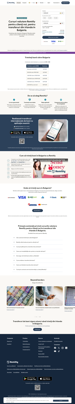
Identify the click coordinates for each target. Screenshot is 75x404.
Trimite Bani (25, 341)
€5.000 (55, 18)
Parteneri (40, 351)
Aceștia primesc (45, 21)
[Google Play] (15, 132)
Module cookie (24, 372)
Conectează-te (56, 2)
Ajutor (49, 2)
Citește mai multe (11, 309)
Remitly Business (26, 344)
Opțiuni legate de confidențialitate (34, 369)
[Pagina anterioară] (35, 317)
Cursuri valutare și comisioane (45, 341)
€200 (44, 18)
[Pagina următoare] (40, 317)
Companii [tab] (24, 2)
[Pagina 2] (37, 316)
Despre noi (9, 341)
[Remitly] (10, 3)
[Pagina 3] (38, 316)
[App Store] (28, 132)
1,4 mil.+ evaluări (22, 128)
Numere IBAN (41, 353)
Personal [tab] (18, 2)
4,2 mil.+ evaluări (22, 126)
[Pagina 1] (36, 316)
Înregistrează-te (65, 2)
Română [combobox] (41, 2)
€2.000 (50, 18)
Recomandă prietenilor (43, 356)
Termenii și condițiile (63, 50)
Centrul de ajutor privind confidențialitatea (53, 369)
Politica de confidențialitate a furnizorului (16, 369)
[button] (30, 2)
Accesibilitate (16, 372)
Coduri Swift (41, 344)
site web (15, 160)
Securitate (9, 372)
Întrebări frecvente (58, 341)
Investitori (9, 344)
